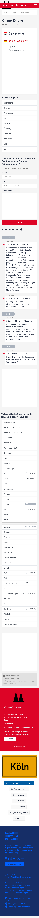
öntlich (6, 568)
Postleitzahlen (19, 807)
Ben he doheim (19, 427)
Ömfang (7, 532)
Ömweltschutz (10, 558)
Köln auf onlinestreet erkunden (19, 783)
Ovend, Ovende (10, 624)
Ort (3, 182)
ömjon (6, 542)
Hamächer (8, 438)
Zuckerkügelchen (18, 40)
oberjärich (8, 139)
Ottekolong (8, 614)
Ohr (5, 484)
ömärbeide (8, 123)
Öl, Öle (6, 499)
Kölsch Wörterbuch (14, 5)
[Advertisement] (19, 74)
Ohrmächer (8, 494)
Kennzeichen (18, 801)
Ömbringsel (8, 129)
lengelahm (8, 463)
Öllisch (20, 504)
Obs (5, 144)
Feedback (9, 739)
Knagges (7, 453)
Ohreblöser (8, 489)
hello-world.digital (14, 864)
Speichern (19, 222)
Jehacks (7, 443)
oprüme (7, 599)
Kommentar (7, 191)
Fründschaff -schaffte (13, 433)
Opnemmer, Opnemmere (19, 593)
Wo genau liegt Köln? (19, 812)
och (5, 149)
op (19, 588)
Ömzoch (7, 563)
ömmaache (8, 103)
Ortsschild (18, 818)
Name (4, 173)
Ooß (19, 573)
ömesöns (20, 527)
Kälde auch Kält (10, 448)
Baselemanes (9, 422)
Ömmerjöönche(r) (11, 113)
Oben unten (9, 134)
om (5, 118)
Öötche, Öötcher (19, 583)
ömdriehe (8, 520)
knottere (7, 458)
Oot (5, 578)
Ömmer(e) (8, 108)
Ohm (19, 478)
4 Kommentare (18, 50)
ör (4, 604)
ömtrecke (8, 553)
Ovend (6, 619)
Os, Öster (19, 609)
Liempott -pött (10, 468)
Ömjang (7, 537)
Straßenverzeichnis (19, 789)
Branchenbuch (19, 795)
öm (19, 509)
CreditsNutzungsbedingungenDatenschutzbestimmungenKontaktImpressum (15, 717)
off (19, 473)
